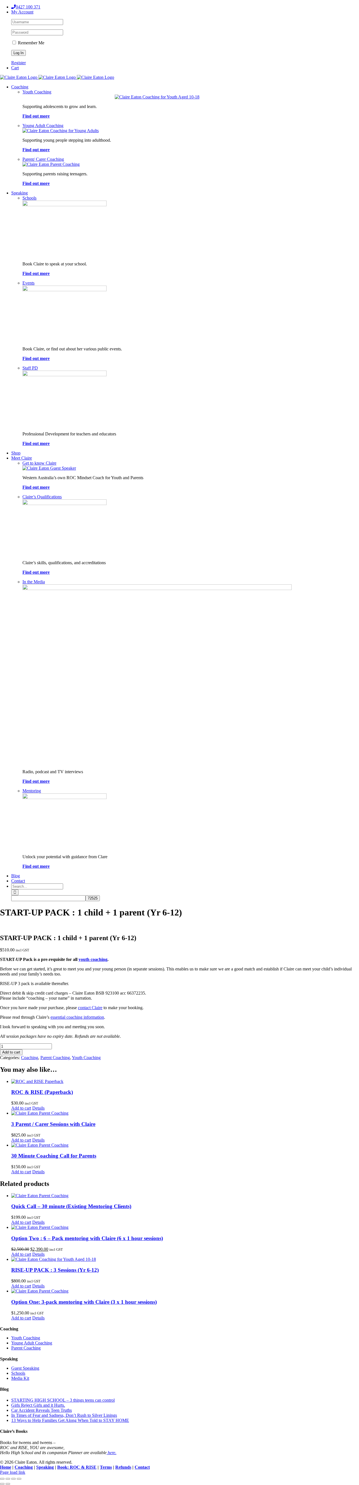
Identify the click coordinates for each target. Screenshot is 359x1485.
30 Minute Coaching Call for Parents (53, 1156)
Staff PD (30, 368)
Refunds (123, 1467)
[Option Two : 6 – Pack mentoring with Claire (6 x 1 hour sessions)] (185, 1227)
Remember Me (30, 42)
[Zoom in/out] (2, 1479)
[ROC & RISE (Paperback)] (185, 1081)
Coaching (29, 1057)
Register (18, 62)
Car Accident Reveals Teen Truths (41, 1410)
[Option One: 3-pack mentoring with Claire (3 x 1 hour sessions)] (185, 1291)
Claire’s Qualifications (42, 496)
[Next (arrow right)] (8, 1484)
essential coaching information (77, 1017)
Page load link (12, 1472)
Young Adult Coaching (42, 125)
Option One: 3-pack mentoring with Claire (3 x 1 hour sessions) (84, 1302)
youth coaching (93, 959)
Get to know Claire (39, 463)
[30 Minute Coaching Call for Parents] (185, 1145)
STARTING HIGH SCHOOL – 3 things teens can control (63, 1400)
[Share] (13, 1479)
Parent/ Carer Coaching (43, 159)
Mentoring (31, 790)
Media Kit (20, 1378)
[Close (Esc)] (19, 1479)
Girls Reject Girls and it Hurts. (38, 1405)
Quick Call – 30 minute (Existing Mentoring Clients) (71, 1206)
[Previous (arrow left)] (2, 1484)
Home (5, 1467)
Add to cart (11, 1052)
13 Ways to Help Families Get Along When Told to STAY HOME (70, 1420)
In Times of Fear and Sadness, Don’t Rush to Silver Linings (64, 1415)
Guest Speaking (25, 1368)
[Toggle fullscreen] (8, 1479)
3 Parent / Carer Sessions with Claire (53, 1124)
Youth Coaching (36, 91)
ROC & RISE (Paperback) (42, 1092)
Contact (142, 1467)
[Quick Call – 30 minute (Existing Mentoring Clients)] (185, 1195)
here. (111, 1452)
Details (38, 1108)
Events (28, 283)
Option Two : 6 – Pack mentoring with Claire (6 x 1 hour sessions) (87, 1238)
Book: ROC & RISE (76, 1467)
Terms (106, 1467)
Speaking (45, 1467)
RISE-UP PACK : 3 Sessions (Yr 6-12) (55, 1270)
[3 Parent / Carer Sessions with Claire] (185, 1113)
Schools (29, 198)
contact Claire (90, 1007)
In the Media (33, 581)
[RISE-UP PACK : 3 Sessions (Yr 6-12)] (185, 1259)
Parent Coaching (55, 1057)
